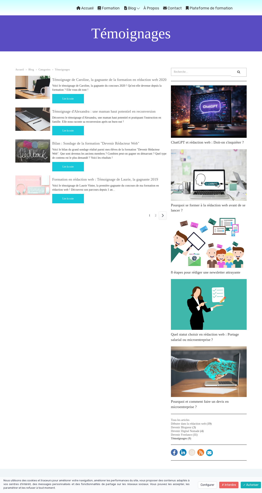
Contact (174, 8)
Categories (44, 69)
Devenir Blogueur (181, 427)
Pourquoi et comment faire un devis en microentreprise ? (200, 404)
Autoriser (252, 485)
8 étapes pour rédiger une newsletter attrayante (205, 272)
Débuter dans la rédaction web (188, 423)
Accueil (87, 8)
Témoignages (62, 69)
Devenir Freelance (181, 434)
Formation (110, 8)
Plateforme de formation (211, 8)
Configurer (207, 485)
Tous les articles (180, 420)
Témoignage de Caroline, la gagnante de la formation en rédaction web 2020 (109, 80)
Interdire (230, 485)
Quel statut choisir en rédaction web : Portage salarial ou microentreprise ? (205, 337)
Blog (132, 8)
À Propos (151, 8)
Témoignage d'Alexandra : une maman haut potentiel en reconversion (104, 111)
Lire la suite (68, 98)
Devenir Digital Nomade (185, 431)
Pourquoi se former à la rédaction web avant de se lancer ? (208, 208)
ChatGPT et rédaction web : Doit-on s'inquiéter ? (207, 142)
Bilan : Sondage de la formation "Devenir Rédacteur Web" (95, 143)
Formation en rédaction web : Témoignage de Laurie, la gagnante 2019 (105, 179)
